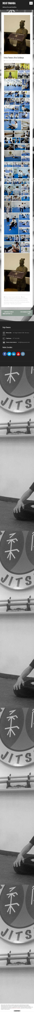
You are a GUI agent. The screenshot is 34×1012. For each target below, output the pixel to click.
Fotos (6, 297)
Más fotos (18, 297)
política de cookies (16, 1008)
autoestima (12, 298)
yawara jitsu (7, 303)
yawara (27, 302)
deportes (25, 300)
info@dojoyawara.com (24, 342)
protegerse (6, 302)
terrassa (23, 302)
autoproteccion (19, 298)
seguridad (12, 302)
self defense (18, 302)
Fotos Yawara (11, 297)
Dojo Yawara (9, 3)
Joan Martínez (17, 60)
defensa (12, 300)
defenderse (6, 300)
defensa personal (18, 300)
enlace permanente (16, 303)
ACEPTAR (17, 1010)
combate (25, 298)
